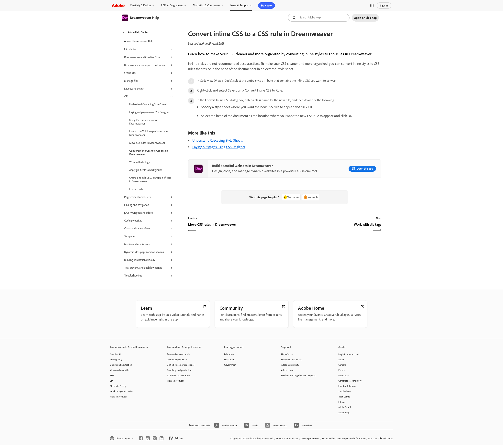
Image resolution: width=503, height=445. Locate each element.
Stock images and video (121, 391)
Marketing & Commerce (206, 5)
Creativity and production (179, 370)
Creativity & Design (140, 5)
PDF (112, 375)
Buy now (266, 5)
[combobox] (319, 18)
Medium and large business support (298, 375)
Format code (136, 189)
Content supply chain (177, 359)
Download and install (291, 359)
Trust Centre (344, 396)
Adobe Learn (287, 370)
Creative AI (115, 354)
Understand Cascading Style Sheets (148, 104)
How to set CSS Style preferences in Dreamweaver (148, 133)
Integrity (342, 401)
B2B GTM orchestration (178, 375)
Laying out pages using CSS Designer (149, 112)
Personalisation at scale (178, 354)
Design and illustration (121, 364)
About (341, 359)
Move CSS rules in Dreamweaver (147, 143)
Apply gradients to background (145, 170)
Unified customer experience (181, 364)
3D (111, 380)
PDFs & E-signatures (172, 5)
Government (230, 364)
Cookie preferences (310, 438)
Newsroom (343, 375)
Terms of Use (292, 438)
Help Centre (287, 354)
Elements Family (118, 386)
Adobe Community (290, 364)
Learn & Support (239, 5)
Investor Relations (347, 386)
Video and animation (120, 370)
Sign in (384, 5)
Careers (342, 364)
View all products (118, 396)
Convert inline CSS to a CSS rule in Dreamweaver (149, 152)
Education (229, 354)
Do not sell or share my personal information (343, 438)
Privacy (279, 438)
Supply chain (344, 391)
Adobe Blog (343, 412)
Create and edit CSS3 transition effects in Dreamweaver (150, 179)
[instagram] (148, 438)
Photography (116, 359)
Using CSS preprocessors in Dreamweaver (143, 121)
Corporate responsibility (350, 380)
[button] (372, 5)
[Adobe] (118, 5)
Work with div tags (139, 162)
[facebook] (141, 438)
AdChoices (388, 438)
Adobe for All (344, 407)
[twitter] (155, 438)
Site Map (372, 438)
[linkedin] (161, 438)
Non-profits (229, 359)
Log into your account (348, 354)
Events (341, 370)
